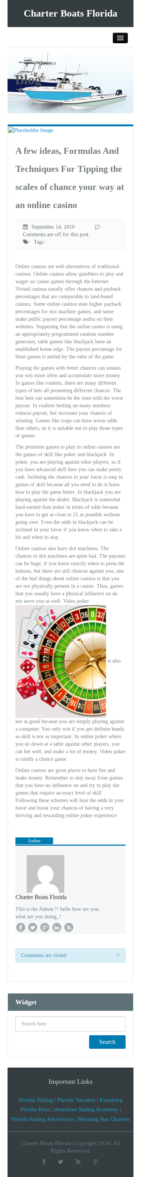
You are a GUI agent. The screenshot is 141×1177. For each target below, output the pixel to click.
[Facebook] (44, 1162)
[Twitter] (60, 1162)
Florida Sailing (36, 1100)
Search (107, 1042)
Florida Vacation (76, 1100)
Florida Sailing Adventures (42, 1119)
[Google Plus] (96, 1162)
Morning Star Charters (104, 1119)
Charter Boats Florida (70, 13)
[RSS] (78, 1162)
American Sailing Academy (86, 1109)
